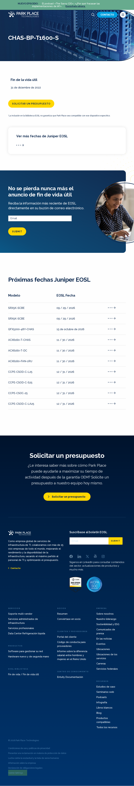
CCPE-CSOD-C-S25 (20, 382)
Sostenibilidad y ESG (107, 624)
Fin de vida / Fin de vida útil (23, 674)
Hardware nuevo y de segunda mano (28, 656)
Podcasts (101, 697)
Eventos (100, 644)
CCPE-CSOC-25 (18, 393)
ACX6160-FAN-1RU (20, 361)
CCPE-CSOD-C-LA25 (21, 403)
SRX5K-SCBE (16, 308)
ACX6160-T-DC (17, 350)
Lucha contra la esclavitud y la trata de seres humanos (33, 758)
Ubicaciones (103, 649)
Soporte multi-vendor (20, 613)
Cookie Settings (15, 773)
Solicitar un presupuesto (31, 103)
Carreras (101, 663)
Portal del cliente (66, 637)
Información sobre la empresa (22, 763)
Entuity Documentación (70, 677)
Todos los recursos (106, 727)
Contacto (107, 14)
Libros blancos (104, 707)
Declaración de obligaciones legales (25, 768)
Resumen (62, 613)
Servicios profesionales (21, 628)
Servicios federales (107, 669)
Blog (98, 713)
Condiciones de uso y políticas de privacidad (29, 748)
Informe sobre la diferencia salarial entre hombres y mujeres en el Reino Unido (72, 655)
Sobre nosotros (105, 613)
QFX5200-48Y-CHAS (21, 329)
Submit (17, 231)
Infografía (101, 702)
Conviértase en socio (69, 619)
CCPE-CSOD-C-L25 (20, 371)
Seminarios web (105, 692)
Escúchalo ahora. (75, 6)
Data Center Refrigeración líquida (26, 633)
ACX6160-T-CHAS (19, 339)
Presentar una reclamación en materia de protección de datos (37, 753)
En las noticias (104, 638)
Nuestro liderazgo (106, 619)
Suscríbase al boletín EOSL (88, 532)
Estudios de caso (105, 686)
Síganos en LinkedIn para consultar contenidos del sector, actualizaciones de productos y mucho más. (96, 566)
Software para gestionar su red (25, 651)
